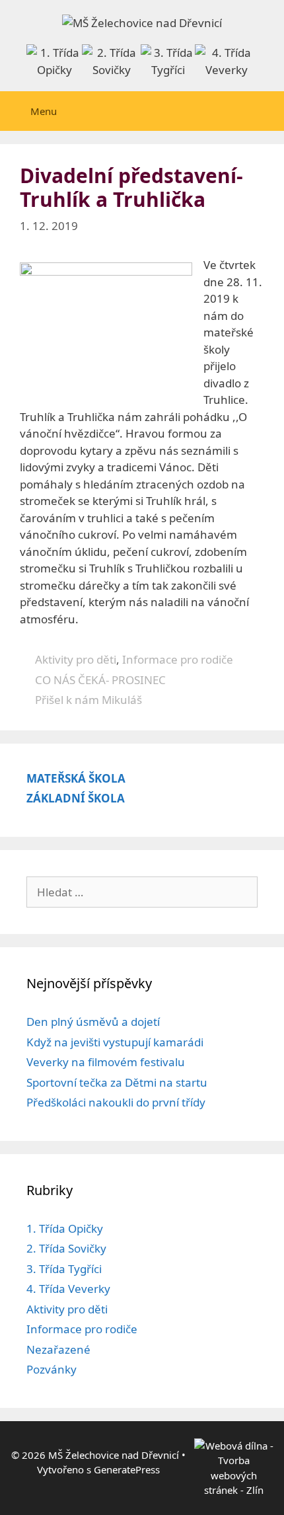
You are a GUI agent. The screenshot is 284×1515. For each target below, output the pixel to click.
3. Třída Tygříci (64, 1268)
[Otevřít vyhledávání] (266, 111)
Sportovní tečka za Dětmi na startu (116, 1082)
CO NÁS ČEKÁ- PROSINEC (100, 679)
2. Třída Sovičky (66, 1248)
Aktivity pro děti (75, 659)
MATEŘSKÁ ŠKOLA (75, 778)
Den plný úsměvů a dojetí (93, 1021)
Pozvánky (51, 1369)
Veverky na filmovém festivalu (105, 1061)
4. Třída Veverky (68, 1288)
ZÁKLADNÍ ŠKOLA (75, 798)
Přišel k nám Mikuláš (88, 699)
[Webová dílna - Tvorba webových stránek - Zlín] (233, 1489)
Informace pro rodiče (177, 659)
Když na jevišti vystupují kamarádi (114, 1042)
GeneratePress (127, 1469)
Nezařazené (58, 1349)
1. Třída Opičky (64, 1228)
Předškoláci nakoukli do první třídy (115, 1102)
